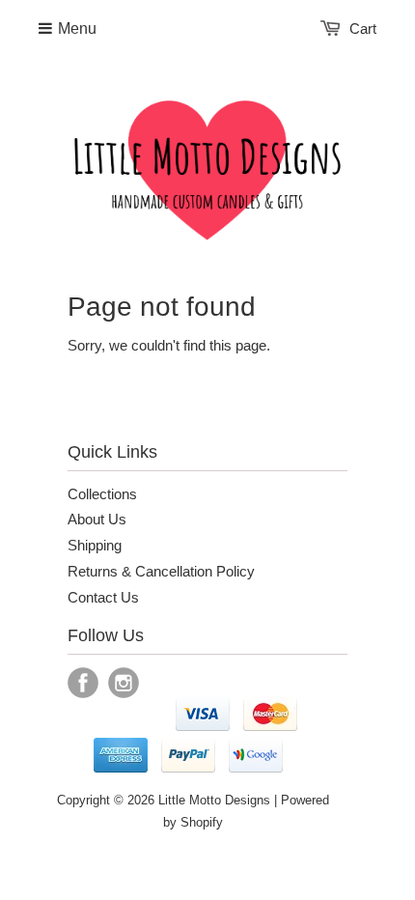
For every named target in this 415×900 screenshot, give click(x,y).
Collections (102, 494)
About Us (97, 519)
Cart (362, 28)
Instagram (123, 682)
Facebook (83, 682)
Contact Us (103, 597)
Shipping (95, 545)
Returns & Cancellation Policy (161, 571)
